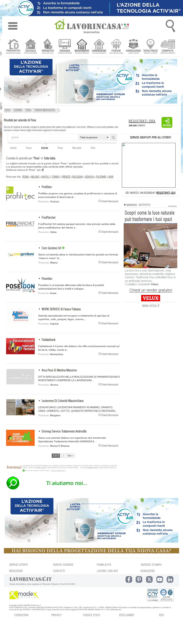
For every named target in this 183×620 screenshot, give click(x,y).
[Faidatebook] (20, 353)
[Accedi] (167, 127)
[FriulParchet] (20, 231)
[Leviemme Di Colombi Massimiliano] (20, 414)
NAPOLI (45, 176)
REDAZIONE (16, 571)
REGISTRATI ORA (142, 121)
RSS (161, 615)
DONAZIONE (148, 571)
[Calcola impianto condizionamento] (99, 46)
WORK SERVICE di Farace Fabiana (61, 309)
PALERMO (101, 176)
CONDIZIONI (21, 615)
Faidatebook (48, 340)
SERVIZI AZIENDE (63, 564)
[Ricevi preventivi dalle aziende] (13, 46)
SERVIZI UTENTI (18, 564)
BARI (110, 176)
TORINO (55, 176)
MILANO (35, 176)
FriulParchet (48, 217)
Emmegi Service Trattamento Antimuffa (64, 431)
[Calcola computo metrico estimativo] (167, 46)
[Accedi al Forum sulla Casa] (116, 46)
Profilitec (47, 187)
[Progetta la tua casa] (91, 552)
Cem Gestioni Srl (52, 248)
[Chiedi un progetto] (47, 46)
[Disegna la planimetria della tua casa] (65, 46)
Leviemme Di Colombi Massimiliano (63, 401)
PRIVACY (56, 615)
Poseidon (47, 278)
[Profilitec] (20, 200)
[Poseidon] (20, 292)
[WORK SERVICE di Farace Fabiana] (20, 322)
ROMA (25, 176)
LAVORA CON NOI (107, 571)
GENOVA (89, 176)
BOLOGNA (77, 176)
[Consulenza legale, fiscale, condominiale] (133, 46)
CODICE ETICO (91, 615)
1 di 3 (56, 455)
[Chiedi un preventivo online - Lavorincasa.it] (61, 489)
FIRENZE (66, 176)
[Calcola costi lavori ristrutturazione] (30, 46)
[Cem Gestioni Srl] (20, 261)
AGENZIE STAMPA (151, 564)
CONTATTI (59, 571)
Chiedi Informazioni (109, 201)
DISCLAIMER (126, 615)
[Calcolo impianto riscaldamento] (82, 46)
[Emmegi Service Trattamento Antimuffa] (20, 445)
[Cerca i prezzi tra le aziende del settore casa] (150, 46)
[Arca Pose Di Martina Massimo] (20, 383)
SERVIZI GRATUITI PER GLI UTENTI (150, 137)
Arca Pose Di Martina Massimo (59, 370)
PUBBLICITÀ (104, 564)
